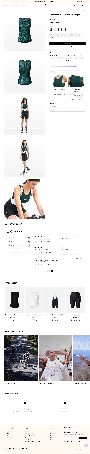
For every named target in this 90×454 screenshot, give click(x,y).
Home (50, 10)
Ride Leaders (53, 437)
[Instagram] (79, 441)
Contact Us (9, 431)
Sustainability (53, 433)
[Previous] (53, 81)
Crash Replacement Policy (30, 435)
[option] (24, 30)
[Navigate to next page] (67, 271)
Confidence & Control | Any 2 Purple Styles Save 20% (45, 1)
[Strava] (82, 441)
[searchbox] (17, 238)
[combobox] (19, 242)
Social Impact (53, 435)
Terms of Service (28, 439)
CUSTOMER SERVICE (10, 428)
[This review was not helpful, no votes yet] (38, 241)
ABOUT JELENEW (53, 428)
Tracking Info (9, 435)
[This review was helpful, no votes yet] (35, 241)
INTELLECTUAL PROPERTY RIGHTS (32, 441)
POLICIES (26, 428)
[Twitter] (64, 441)
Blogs (51, 439)
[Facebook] (67, 441)
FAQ (8, 433)
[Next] (82, 81)
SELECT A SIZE (67, 44)
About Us (52, 431)
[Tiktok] (75, 441)
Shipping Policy (28, 431)
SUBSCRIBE (83, 438)
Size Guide (9, 437)
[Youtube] (71, 441)
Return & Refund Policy (29, 433)
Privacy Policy (28, 437)
